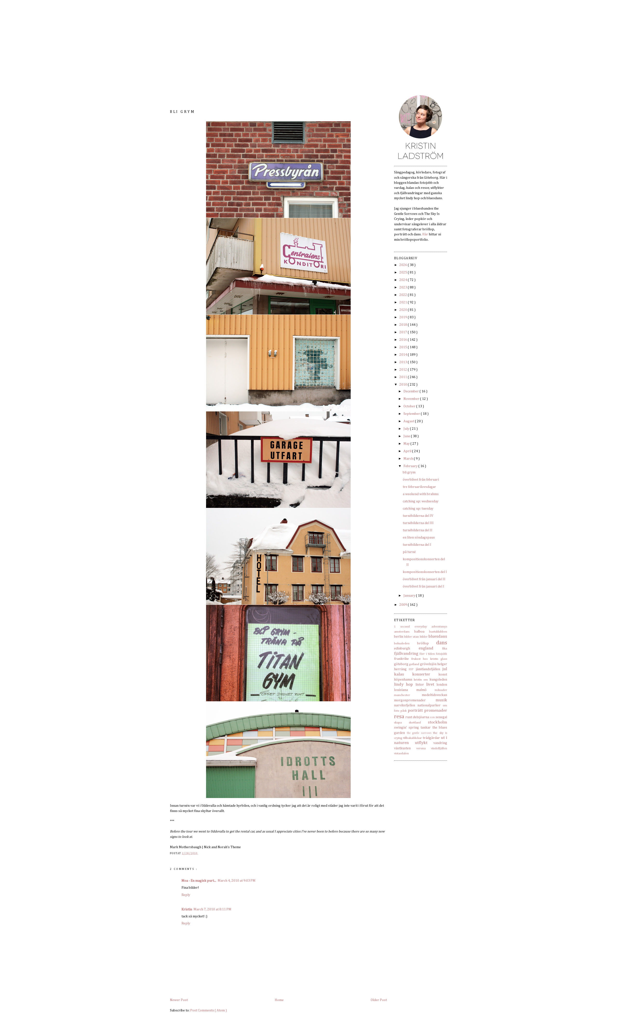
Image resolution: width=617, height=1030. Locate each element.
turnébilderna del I (417, 544)
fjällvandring (406, 654)
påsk (404, 710)
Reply (185, 895)
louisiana (401, 690)
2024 (403, 280)
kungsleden (438, 679)
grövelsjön (428, 664)
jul (444, 669)
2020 (403, 310)
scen (432, 717)
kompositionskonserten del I (425, 572)
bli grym (409, 472)
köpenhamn (403, 679)
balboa (419, 631)
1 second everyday (410, 626)
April (407, 451)
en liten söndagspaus (419, 537)
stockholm (437, 722)
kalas (399, 674)
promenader (435, 711)
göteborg (401, 664)
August (409, 421)
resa (399, 716)
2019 (403, 317)
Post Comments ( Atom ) (208, 1010)
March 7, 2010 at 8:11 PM (212, 909)
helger (442, 664)
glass (444, 659)
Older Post (379, 1000)
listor (420, 684)
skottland (415, 722)
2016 (403, 339)
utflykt (421, 743)
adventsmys (439, 626)
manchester (402, 695)
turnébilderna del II (417, 530)
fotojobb (441, 653)
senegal (441, 717)
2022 (403, 295)
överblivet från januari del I (423, 586)
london (441, 684)
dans (441, 643)
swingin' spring (406, 727)
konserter (421, 674)
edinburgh (402, 648)
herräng (400, 669)
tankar (426, 727)
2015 (403, 347)
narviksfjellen (404, 705)
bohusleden (401, 643)
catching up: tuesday (418, 508)
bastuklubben (438, 631)
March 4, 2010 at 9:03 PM (236, 880)
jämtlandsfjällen (428, 669)
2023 (403, 287)
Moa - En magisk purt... (198, 880)
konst (442, 674)
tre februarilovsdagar (419, 487)
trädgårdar (431, 738)
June (407, 436)
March (408, 458)
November (411, 399)
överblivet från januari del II (424, 579)
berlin (398, 636)
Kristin (186, 909)
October (409, 406)
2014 (403, 354)
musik (441, 700)
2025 (403, 272)
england (426, 648)
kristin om (421, 679)
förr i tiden (427, 653)
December (411, 391)
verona (421, 748)
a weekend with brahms (421, 494)
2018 (403, 325)
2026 (403, 265)
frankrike (401, 659)
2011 (403, 377)
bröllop (423, 643)
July (406, 428)
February (410, 466)
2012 (403, 369)
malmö (421, 690)
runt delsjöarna (417, 717)
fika (444, 648)
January (409, 595)
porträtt (415, 711)
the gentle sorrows (419, 733)
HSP (411, 669)
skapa (398, 722)
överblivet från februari (421, 479)
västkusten (402, 748)
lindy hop (403, 684)
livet (430, 684)
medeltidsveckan (434, 695)
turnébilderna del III (418, 523)
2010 (403, 384)
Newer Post (179, 1000)
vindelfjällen (439, 748)
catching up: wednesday (420, 501)
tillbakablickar (412, 738)
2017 (403, 332)
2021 (403, 302)
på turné (409, 552)
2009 (403, 605)
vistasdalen (401, 753)
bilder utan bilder (416, 636)
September (412, 414)
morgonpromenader (410, 700)
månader (441, 690)
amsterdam (401, 631)
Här (425, 234)
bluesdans (438, 636)
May (406, 443)
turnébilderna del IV (418, 516)
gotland (414, 664)
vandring (440, 743)
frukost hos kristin (424, 659)
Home (279, 1000)
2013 (403, 362)
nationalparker (429, 705)
